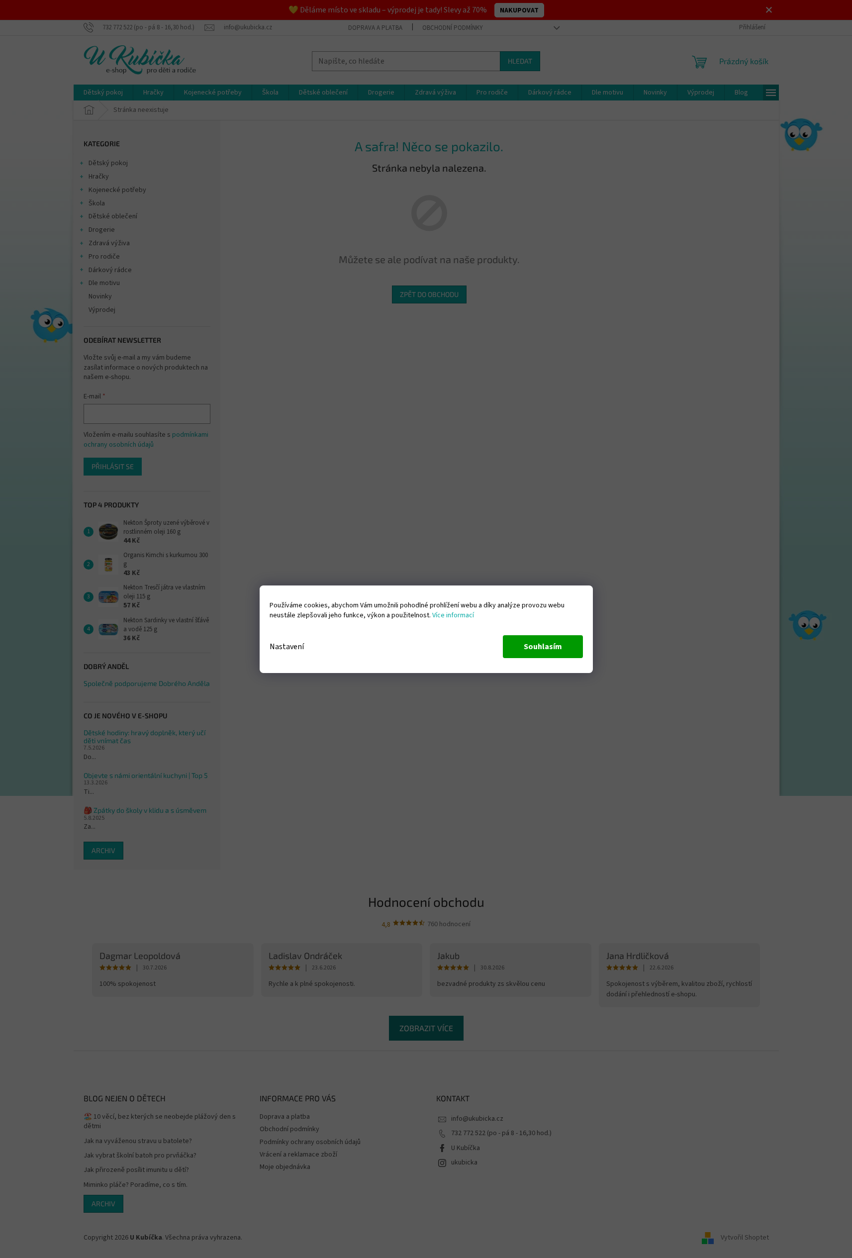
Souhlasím (543, 646)
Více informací (453, 615)
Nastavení (287, 646)
